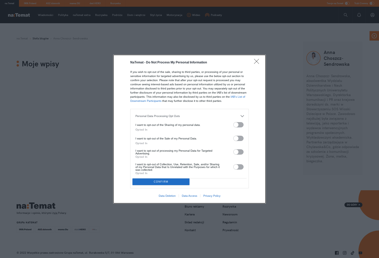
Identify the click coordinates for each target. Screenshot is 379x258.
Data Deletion (167, 195)
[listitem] (189, 116)
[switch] (238, 124)
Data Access (189, 195)
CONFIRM (161, 181)
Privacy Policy (211, 195)
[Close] (258, 62)
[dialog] (189, 129)
